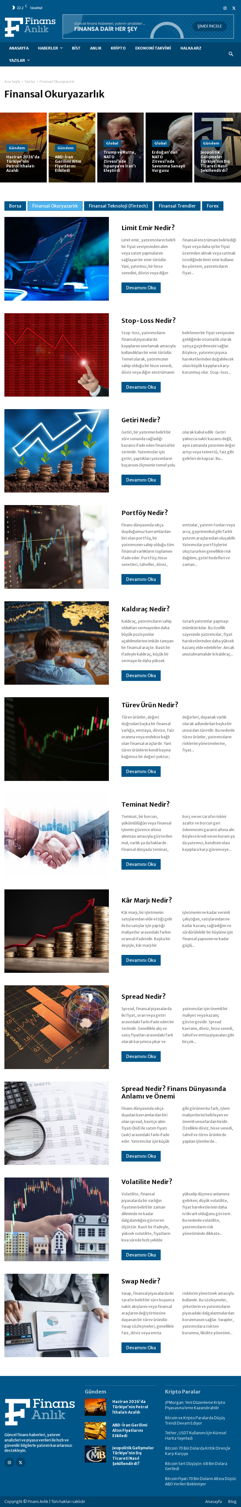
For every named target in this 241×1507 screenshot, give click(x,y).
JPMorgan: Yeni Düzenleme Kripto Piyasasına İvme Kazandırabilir (195, 1405)
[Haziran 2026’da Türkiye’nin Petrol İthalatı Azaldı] (95, 1407)
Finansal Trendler (177, 206)
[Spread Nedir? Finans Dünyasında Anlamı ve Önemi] (56, 1123)
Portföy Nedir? (144, 513)
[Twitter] (234, 7)
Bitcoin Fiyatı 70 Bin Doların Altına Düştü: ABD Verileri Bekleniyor (201, 1481)
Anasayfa (213, 1501)
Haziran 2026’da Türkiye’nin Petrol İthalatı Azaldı (130, 1407)
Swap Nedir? (140, 1281)
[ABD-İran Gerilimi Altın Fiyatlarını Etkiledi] (95, 1430)
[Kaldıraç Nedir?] (56, 643)
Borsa (15, 206)
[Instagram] (225, 7)
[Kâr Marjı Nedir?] (56, 931)
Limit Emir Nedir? (148, 228)
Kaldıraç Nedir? (145, 609)
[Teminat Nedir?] (56, 835)
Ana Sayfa (12, 82)
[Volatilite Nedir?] (56, 1219)
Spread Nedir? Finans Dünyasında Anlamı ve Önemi (173, 1092)
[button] (231, 54)
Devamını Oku (141, 288)
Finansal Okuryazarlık (55, 206)
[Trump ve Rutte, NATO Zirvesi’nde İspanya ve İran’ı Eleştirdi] (120, 147)
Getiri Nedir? (140, 420)
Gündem (17, 148)
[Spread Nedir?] (56, 1027)
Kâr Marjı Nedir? (146, 900)
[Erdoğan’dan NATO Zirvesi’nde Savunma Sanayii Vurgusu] (169, 147)
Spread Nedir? (143, 996)
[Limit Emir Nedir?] (56, 258)
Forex (213, 206)
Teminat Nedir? (145, 804)
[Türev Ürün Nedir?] (56, 739)
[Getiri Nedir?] (56, 451)
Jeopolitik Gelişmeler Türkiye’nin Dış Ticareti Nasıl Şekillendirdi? (133, 1456)
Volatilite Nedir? (146, 1182)
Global (112, 143)
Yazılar (29, 82)
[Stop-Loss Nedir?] (56, 355)
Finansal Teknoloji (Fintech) (118, 206)
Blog (232, 1501)
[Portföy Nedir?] (56, 546)
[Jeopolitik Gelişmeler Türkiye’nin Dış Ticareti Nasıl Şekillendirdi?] (217, 147)
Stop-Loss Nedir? (148, 320)
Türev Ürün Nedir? (149, 705)
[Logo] (40, 1412)
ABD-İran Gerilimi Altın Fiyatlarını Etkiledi (129, 1430)
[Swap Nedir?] (56, 1315)
